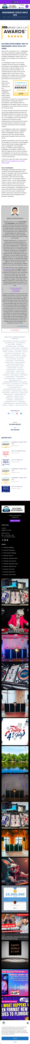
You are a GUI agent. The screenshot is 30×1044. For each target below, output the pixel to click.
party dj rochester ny (10, 360)
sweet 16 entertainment (16, 383)
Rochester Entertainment (11, 369)
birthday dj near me (6, 348)
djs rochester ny (8, 353)
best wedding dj (19, 344)
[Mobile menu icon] (26, 6)
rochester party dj (6, 374)
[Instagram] (16, 330)
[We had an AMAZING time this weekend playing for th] (15, 703)
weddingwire (4, 405)
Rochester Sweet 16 (8, 555)
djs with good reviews (17, 353)
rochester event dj (20, 369)
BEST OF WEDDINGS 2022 (19, 451)
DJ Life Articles (15, 291)
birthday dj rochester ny (15, 348)
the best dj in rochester (18, 385)
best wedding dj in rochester (11, 346)
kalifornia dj (24, 355)
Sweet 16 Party (25, 383)
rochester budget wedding (20, 362)
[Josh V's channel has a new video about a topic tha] (15, 926)
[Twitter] (18, 330)
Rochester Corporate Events (10, 558)
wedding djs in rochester (18, 396)
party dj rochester (20, 358)
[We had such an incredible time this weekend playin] (15, 787)
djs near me (25, 351)
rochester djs (20, 367)
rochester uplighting (14, 374)
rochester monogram (10, 371)
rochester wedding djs (10, 376)
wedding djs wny (10, 399)
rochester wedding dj (23, 374)
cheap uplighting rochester (7, 349)
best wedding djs (21, 346)
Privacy (15, 1042)
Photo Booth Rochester (19, 360)
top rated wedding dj (6, 390)
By (19, 337)
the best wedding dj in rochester (15, 387)
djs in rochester (18, 351)
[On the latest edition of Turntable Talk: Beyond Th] (15, 982)
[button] (27, 1023)
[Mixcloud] (11, 330)
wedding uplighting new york (8, 403)
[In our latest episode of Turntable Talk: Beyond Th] (15, 1010)
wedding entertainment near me (11, 401)
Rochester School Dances (9, 574)
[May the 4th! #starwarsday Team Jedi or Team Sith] (15, 592)
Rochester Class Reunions (9, 561)
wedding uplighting (21, 401)
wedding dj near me (14, 392)
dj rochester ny (11, 351)
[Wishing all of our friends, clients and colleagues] (15, 731)
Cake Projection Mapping (9, 553)
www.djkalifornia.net (22, 326)
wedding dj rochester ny (8, 394)
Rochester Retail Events (9, 572)
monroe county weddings (11, 358)
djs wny (23, 353)
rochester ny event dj (20, 371)
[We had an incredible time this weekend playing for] (15, 648)
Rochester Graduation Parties (10, 563)
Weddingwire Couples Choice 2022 (19, 469)
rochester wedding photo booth (15, 380)
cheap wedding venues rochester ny (21, 349)
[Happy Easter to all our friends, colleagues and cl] (15, 871)
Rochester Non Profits (8, 569)
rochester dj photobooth (11, 367)
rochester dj (22, 365)
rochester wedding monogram (9, 378)
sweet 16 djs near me (6, 383)
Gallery (22, 7)
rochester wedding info (20, 376)
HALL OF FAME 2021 (17, 486)
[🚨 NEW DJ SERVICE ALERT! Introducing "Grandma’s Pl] (15, 620)
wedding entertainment (18, 399)
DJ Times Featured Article (15, 288)
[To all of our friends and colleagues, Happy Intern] (15, 954)
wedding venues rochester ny (21, 403)
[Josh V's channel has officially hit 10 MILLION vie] (15, 898)
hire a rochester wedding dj (15, 355)
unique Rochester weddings (17, 390)
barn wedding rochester (20, 342)
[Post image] (6, 444)
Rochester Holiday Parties (9, 566)
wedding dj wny (10, 396)
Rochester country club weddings (12, 365)
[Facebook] (14, 330)
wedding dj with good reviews (20, 394)
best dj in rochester (11, 344)
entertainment (6, 355)
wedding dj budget (5, 392)
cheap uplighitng (24, 348)
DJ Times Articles (16, 289)
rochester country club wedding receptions (15, 364)
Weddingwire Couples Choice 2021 (19, 478)
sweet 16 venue (10, 385)
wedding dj (25, 390)
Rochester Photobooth (9, 550)
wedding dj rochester (24, 392)
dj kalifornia (5, 351)
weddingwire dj (11, 405)
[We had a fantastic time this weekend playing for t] (15, 843)
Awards (4, 27)
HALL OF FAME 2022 (17, 460)
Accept (15, 1038)
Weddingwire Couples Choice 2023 (19, 442)
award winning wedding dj (10, 342)
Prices (22, 5)
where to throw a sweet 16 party (21, 405)
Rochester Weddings (8, 547)
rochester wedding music (21, 378)
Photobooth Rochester (9, 362)
